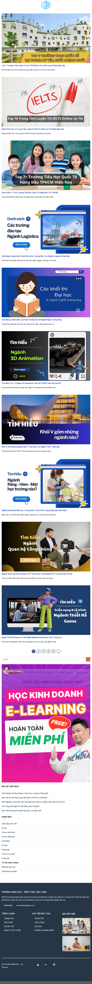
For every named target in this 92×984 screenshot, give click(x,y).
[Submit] (88, 659)
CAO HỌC (38, 926)
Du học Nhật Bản (8, 837)
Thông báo (6, 850)
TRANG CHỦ (9, 918)
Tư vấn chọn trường (10, 863)
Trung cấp (5, 858)
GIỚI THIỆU (8, 922)
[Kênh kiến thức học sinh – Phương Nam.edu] (46, 5)
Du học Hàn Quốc (8, 832)
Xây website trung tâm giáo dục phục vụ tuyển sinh (21, 811)
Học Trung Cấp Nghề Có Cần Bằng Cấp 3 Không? (20, 806)
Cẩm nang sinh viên (9, 824)
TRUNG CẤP (39, 918)
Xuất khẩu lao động (9, 871)
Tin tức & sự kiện (8, 854)
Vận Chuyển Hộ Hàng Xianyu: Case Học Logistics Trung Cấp (25, 793)
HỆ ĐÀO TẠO (9, 926)
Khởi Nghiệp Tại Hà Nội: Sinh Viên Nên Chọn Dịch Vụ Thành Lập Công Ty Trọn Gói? (33, 802)
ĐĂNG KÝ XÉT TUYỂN (12, 930)
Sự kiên (5, 845)
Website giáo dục (8, 867)
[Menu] (3, 5)
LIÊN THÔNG (39, 922)
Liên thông (6, 841)
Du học (4, 828)
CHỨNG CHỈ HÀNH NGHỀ (44, 930)
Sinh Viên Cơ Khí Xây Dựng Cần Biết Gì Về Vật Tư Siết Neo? (25, 798)
